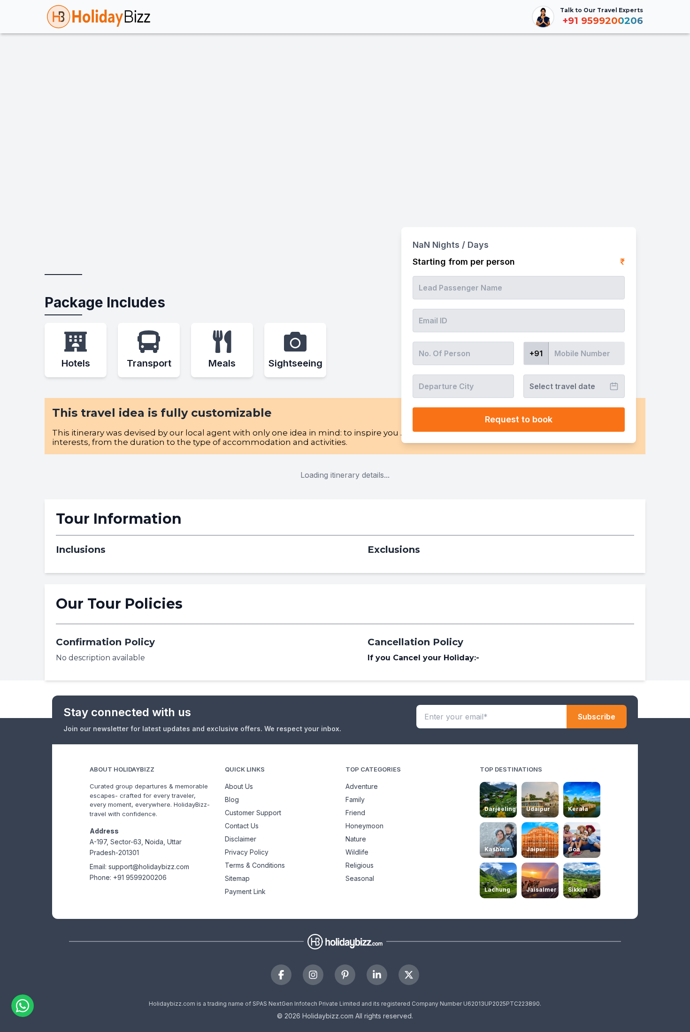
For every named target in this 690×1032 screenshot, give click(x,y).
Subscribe (596, 716)
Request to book (518, 419)
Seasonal (359, 878)
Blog (232, 799)
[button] (24, 1005)
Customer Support (253, 813)
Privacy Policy (246, 852)
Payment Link (245, 891)
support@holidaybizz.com (148, 867)
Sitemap (237, 878)
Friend (355, 813)
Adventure (361, 786)
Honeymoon (364, 826)
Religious (359, 865)
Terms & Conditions (255, 865)
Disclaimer (240, 839)
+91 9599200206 (140, 877)
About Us (239, 786)
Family (355, 799)
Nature (355, 839)
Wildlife (356, 852)
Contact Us (242, 826)
